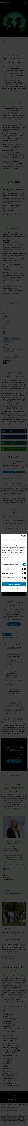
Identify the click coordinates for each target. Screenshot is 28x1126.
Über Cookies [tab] (22, 540)
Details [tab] (14, 540)
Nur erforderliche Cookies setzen (14, 588)
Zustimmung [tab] (5, 540)
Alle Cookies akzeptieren (14, 584)
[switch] (24, 569)
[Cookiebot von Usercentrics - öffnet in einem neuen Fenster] (20, 536)
